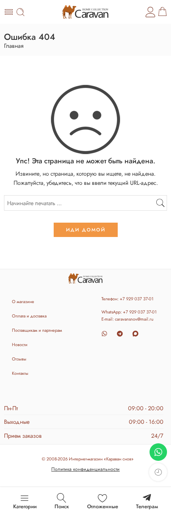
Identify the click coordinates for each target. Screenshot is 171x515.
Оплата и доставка (29, 316)
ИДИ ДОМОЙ (85, 229)
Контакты (20, 373)
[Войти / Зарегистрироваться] (151, 12)
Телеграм (147, 506)
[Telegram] (120, 334)
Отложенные (102, 506)
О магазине (23, 301)
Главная (13, 46)
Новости (19, 344)
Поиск (61, 506)
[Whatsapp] (104, 334)
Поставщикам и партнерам (37, 330)
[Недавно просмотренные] (158, 472)
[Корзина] (162, 12)
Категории (25, 506)
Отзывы (19, 359)
